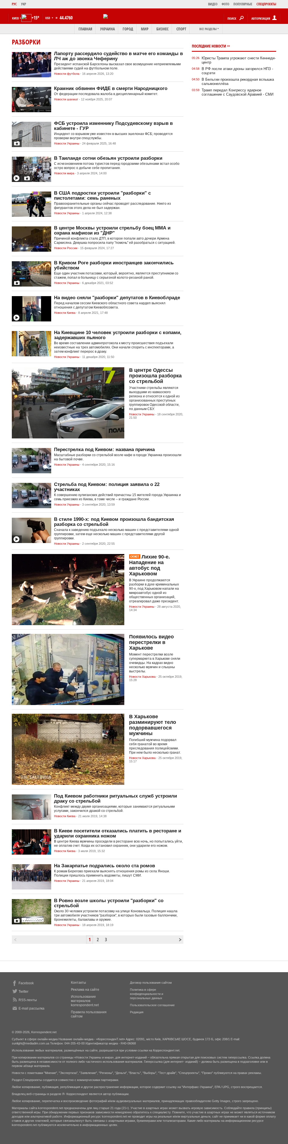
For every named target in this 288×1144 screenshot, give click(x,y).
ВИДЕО (212, 4)
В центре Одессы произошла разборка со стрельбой (155, 375)
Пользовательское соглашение (152, 1005)
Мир (144, 28)
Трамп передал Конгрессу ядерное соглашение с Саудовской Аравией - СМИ (237, 92)
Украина (107, 28)
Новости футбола (66, 73)
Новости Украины (66, 143)
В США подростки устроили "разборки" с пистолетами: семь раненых (102, 195)
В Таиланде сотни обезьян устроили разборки (108, 158)
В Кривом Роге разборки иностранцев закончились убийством (114, 265)
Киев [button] (15, 18)
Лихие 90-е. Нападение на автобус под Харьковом (149, 565)
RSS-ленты (28, 1000)
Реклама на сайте (85, 990)
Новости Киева (64, 312)
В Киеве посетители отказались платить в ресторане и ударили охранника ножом (117, 833)
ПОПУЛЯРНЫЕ (242, 4)
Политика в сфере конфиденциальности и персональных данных (146, 994)
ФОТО (225, 4)
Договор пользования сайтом (151, 982)
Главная (85, 28)
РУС (14, 4)
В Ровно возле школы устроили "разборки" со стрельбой (108, 903)
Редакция (136, 1012)
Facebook (26, 983)
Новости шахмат (66, 99)
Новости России (65, 248)
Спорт (181, 28)
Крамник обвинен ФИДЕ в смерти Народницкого (110, 88)
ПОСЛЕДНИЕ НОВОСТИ (209, 46)
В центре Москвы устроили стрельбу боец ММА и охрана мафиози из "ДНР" (112, 230)
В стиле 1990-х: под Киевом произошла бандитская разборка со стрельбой (114, 522)
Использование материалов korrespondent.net (85, 1001)
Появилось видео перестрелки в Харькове (151, 642)
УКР (23, 4)
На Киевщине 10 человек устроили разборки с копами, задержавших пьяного (117, 335)
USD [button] (48, 18)
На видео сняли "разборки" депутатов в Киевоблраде (117, 297)
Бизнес (162, 28)
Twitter (23, 992)
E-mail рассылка (31, 1008)
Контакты (78, 983)
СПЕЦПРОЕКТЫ (266, 4)
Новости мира (64, 173)
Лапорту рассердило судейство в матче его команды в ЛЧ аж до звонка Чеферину (118, 56)
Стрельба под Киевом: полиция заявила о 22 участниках (106, 487)
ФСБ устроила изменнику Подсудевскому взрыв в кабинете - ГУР (113, 126)
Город (128, 28)
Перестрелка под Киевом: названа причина (104, 449)
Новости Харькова (142, 676)
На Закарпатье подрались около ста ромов (104, 865)
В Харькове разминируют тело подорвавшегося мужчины (152, 725)
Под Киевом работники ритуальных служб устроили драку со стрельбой (115, 798)
